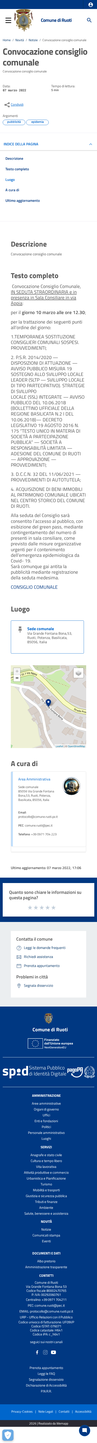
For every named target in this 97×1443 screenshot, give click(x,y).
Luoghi (46, 1138)
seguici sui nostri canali (46, 1341)
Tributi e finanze (46, 1201)
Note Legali (45, 1411)
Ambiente (46, 1207)
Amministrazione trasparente (46, 1267)
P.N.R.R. (46, 1391)
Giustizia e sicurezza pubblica (46, 1195)
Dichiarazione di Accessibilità (46, 1385)
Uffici (46, 1115)
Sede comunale (40, 629)
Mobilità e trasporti (46, 1190)
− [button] (17, 678)
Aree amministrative (46, 1103)
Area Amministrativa (34, 779)
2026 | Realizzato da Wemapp (48, 1423)
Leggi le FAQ (46, 1373)
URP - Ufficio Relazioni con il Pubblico (46, 1317)
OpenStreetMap (76, 746)
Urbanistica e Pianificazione (46, 1178)
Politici (46, 1126)
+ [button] (17, 671)
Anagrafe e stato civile (46, 1155)
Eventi (46, 1241)
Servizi (46, 1147)
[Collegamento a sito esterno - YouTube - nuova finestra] (53, 1352)
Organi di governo (46, 1109)
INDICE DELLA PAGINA (21, 144)
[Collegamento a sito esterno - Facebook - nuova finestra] (37, 1352)
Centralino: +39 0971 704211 (46, 1299)
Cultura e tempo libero (46, 1160)
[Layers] (78, 673)
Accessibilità (83, 1411)
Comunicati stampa (46, 1235)
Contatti (46, 1275)
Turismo (46, 1184)
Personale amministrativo (46, 1132)
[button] (90, 4)
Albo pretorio (46, 1261)
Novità (19, 40)
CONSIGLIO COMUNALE (34, 587)
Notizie (33, 40)
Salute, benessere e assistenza (46, 1213)
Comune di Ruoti (56, 20)
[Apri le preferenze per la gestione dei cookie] (8, 1435)
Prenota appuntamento (46, 1367)
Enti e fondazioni (46, 1121)
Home (7, 40)
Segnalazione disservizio (46, 1379)
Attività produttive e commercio (46, 1172)
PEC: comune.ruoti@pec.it (46, 1305)
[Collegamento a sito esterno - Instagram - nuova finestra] (45, 1352)
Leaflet (59, 746)
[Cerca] (89, 20)
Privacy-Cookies (22, 1411)
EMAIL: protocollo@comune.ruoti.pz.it (46, 1311)
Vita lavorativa (46, 1166)
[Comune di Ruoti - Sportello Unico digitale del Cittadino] (24, 19)
